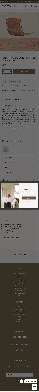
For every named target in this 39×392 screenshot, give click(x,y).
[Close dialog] (37, 184)
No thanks (28, 201)
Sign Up (28, 198)
